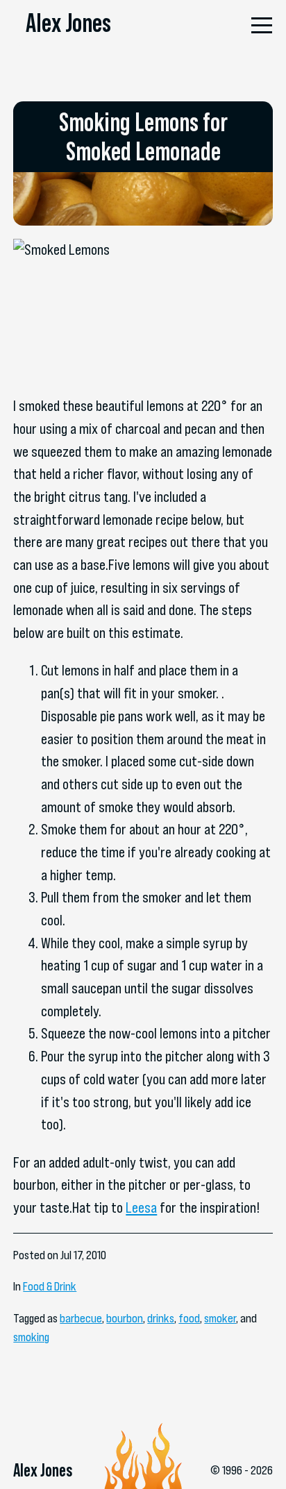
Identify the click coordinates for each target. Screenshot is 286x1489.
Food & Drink (49, 1286)
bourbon (124, 1318)
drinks (160, 1318)
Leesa (141, 1207)
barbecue (81, 1318)
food (189, 1318)
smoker (220, 1318)
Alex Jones (68, 22)
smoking (31, 1337)
